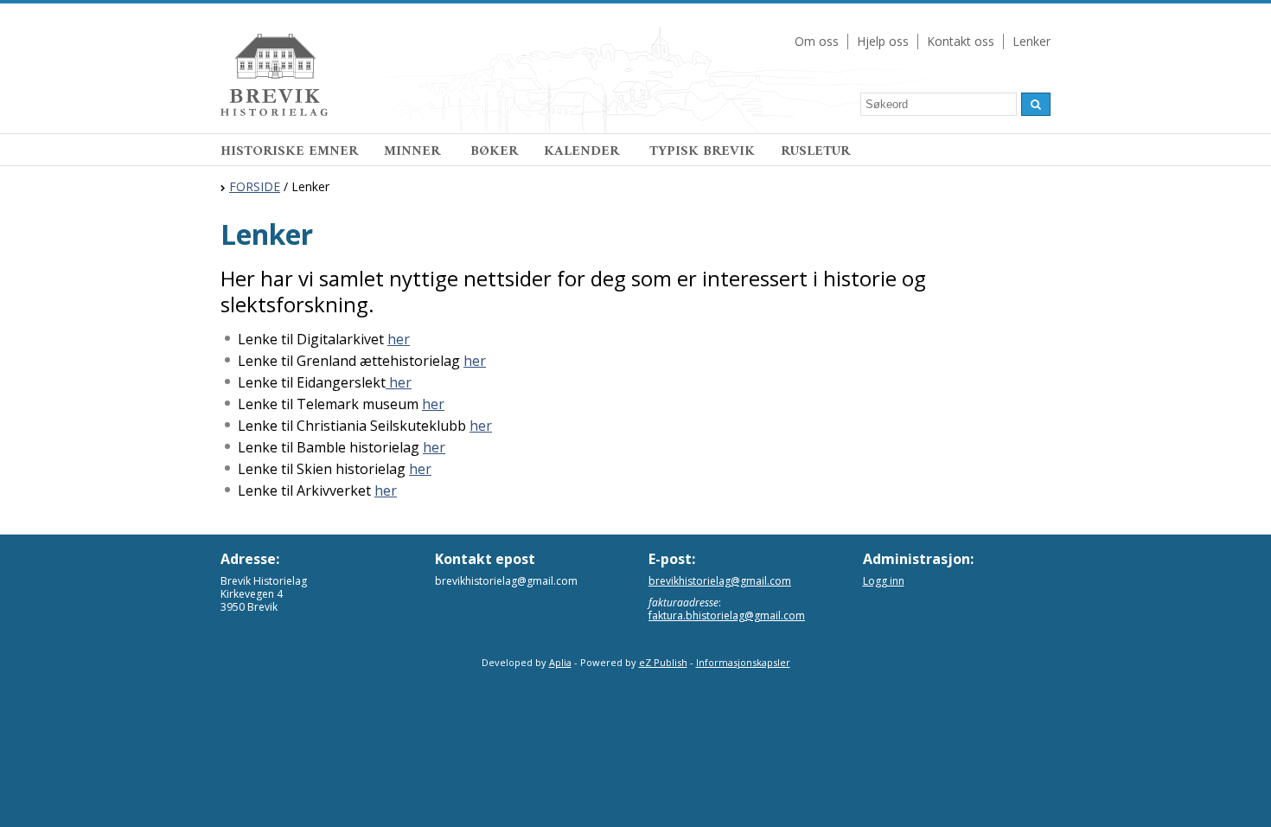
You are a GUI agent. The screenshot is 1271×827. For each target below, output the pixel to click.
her (398, 339)
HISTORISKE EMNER (289, 151)
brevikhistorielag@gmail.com (719, 581)
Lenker (1031, 41)
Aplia (560, 662)
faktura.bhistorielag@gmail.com (726, 615)
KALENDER (583, 151)
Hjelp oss (883, 41)
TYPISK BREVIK (702, 151)
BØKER (494, 151)
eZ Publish (663, 662)
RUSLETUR (815, 151)
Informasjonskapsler (743, 662)
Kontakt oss (960, 41)
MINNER (414, 151)
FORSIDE (254, 186)
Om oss (817, 41)
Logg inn (883, 581)
